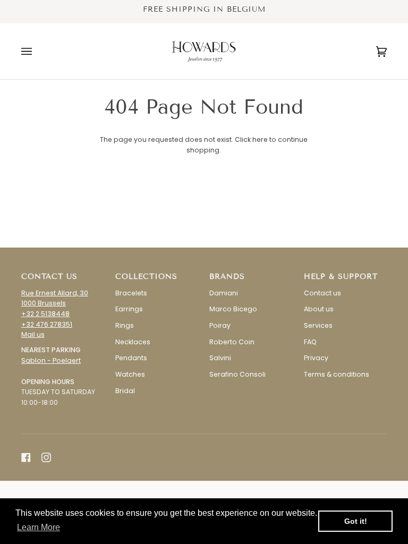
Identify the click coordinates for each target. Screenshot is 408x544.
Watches (130, 374)
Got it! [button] (355, 521)
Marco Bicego (233, 308)
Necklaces (132, 341)
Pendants (131, 357)
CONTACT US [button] (49, 276)
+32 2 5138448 (45, 313)
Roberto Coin (231, 341)
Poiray (220, 325)
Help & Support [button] (341, 276)
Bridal (125, 390)
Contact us (322, 293)
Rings (124, 325)
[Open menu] (37, 51)
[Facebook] (26, 457)
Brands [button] (227, 276)
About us (319, 308)
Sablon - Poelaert (51, 360)
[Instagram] (46, 457)
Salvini (220, 357)
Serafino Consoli (237, 374)
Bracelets (131, 293)
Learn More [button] (38, 527)
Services (318, 325)
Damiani (223, 293)
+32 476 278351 (46, 324)
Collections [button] (146, 276)
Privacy (316, 357)
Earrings (129, 308)
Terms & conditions (336, 374)
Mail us (33, 334)
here (260, 139)
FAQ (310, 341)
